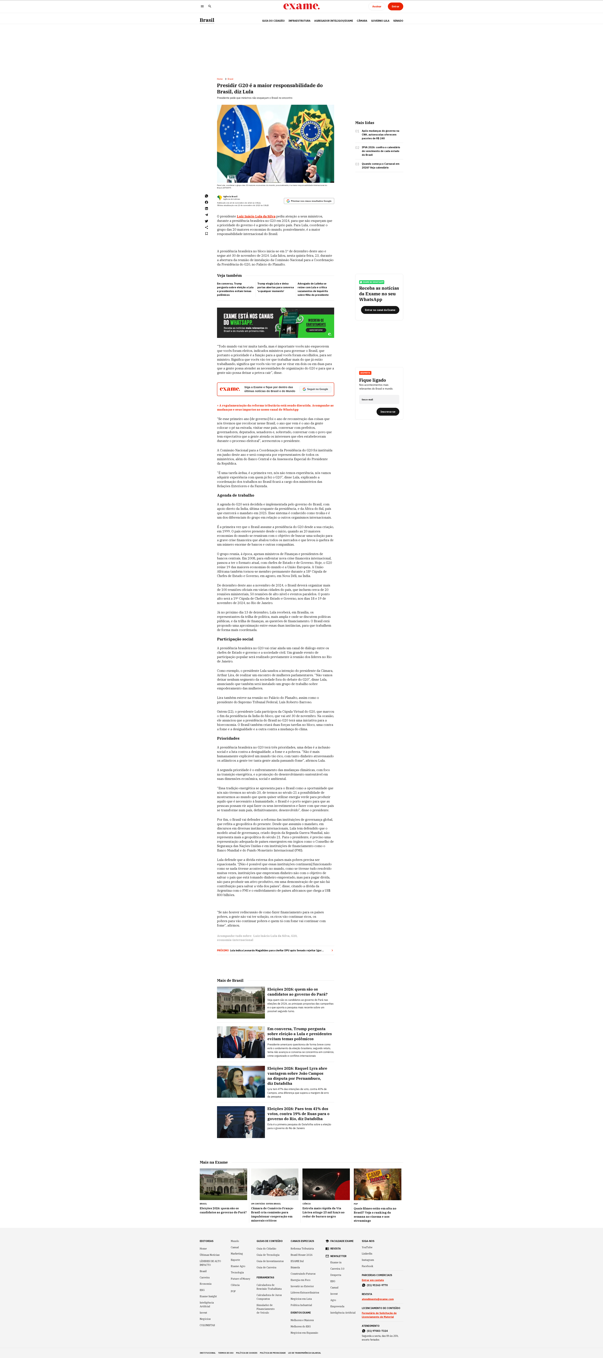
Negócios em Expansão (304, 1332)
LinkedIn (367, 1253)
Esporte (235, 1259)
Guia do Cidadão (273, 20)
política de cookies (246, 1353)
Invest (203, 1312)
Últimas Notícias (210, 1254)
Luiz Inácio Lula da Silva (256, 216)
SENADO (398, 20)
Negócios (205, 1318)
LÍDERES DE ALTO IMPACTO (210, 1263)
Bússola (295, 1267)
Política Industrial (301, 1305)
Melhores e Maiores (302, 1320)
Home (220, 79)
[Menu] (202, 6)
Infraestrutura (299, 20)
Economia (206, 1283)
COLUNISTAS (207, 1325)
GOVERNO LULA (380, 20)
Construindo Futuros (303, 1273)
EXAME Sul (297, 1261)
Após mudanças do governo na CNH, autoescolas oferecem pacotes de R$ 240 (380, 134)
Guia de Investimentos (270, 1261)
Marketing (237, 1253)
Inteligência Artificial (207, 1304)
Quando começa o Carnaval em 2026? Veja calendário (380, 165)
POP (233, 1291)
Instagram (368, 1259)
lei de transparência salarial (304, 1353)
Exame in (336, 1262)
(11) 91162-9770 (377, 1285)
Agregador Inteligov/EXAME (333, 20)
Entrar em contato (373, 1280)
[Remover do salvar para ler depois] (206, 234)
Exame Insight (208, 1296)
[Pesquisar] (209, 6)
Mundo (235, 1241)
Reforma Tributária (302, 1248)
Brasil (207, 20)
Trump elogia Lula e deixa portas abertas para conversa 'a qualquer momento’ (275, 287)
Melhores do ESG (301, 1326)
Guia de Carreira (266, 1267)
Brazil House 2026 (302, 1254)
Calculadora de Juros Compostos (269, 1296)
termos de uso (226, 1353)
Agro (333, 1300)
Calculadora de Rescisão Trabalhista (269, 1286)
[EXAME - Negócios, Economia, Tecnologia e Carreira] (301, 6)
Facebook (367, 1266)
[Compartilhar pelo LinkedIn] (206, 208)
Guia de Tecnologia (268, 1254)
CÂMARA (362, 20)
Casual (235, 1247)
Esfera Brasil (273, 1204)
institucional (208, 1353)
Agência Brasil (230, 196)
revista (335, 1248)
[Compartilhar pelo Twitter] (206, 221)
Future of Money (240, 1278)
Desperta (335, 1275)
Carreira (205, 1277)
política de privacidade (273, 1353)
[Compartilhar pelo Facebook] (206, 202)
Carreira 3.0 (337, 1268)
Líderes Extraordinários (305, 1292)
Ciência (235, 1285)
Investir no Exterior (302, 1286)
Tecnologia (237, 1272)
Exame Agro (238, 1266)
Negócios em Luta (301, 1298)
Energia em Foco (300, 1280)
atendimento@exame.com (378, 1299)
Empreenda (337, 1306)
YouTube (367, 1247)
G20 (294, 936)
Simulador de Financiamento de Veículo (266, 1309)
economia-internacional (235, 940)
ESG (202, 1290)
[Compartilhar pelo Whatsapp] (206, 196)
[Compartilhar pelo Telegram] (206, 215)
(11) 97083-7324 (377, 1330)
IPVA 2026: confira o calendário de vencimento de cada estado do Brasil (381, 151)
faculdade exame (341, 1241)
